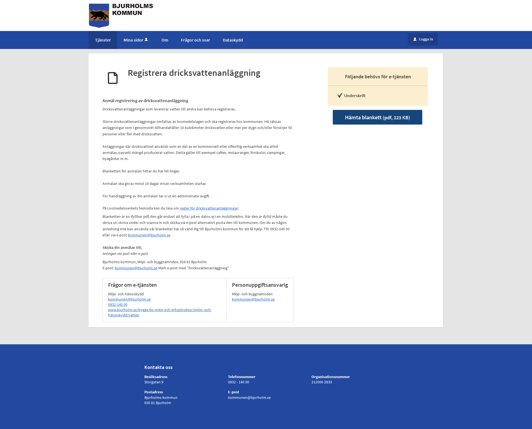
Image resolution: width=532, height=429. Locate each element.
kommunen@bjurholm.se (149, 234)
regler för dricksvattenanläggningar (209, 208)
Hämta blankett (377, 117)
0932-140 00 (117, 304)
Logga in (423, 39)
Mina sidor (133, 40)
